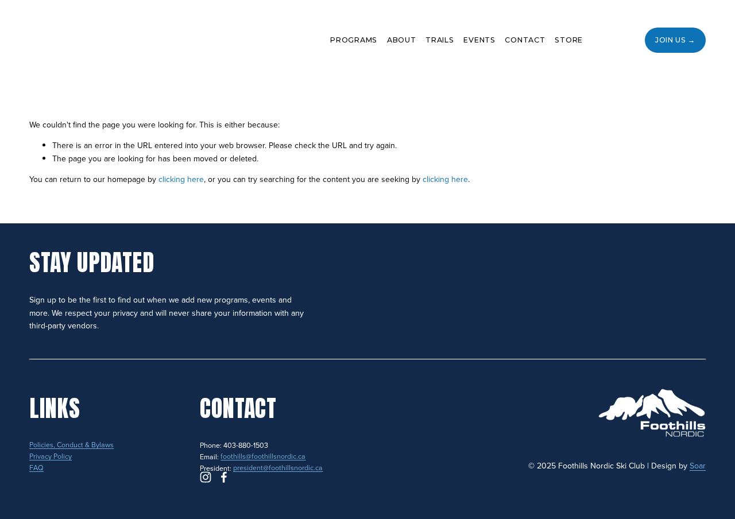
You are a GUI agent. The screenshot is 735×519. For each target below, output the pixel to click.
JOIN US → (675, 40)
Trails (439, 40)
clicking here (181, 179)
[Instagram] (603, 40)
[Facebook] (624, 40)
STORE (569, 40)
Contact (525, 40)
